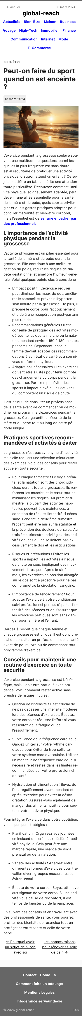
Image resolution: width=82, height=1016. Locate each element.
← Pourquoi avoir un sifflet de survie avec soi (20, 947)
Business (68, 21)
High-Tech (28, 30)
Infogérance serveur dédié (39, 1001)
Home (45, 975)
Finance (69, 30)
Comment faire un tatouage (39, 983)
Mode (63, 39)
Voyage (9, 30)
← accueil (13, 7)
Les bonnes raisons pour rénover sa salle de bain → (59, 947)
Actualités (11, 21)
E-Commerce (39, 48)
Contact (30, 975)
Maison (50, 21)
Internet (48, 39)
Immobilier (50, 30)
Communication (24, 39)
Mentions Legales (39, 992)
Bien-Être (32, 21)
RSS (76, 1010)
